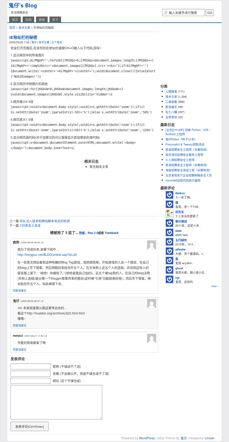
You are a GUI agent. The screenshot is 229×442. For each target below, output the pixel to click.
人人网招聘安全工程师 (180, 160)
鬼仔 (34, 42)
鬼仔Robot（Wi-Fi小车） (181, 139)
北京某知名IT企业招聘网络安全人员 (188, 175)
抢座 (82, 233)
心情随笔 (171, 91)
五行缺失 (181, 240)
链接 (42, 19)
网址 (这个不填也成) (67, 380)
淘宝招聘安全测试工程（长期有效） (188, 170)
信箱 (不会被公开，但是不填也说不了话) (81, 373)
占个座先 (56, 42)
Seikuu (180, 193)
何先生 (179, 212)
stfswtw (180, 249)
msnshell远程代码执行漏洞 (182, 180)
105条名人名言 (30, 225)
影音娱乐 (171, 107)
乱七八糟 (171, 112)
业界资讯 (171, 117)
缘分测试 (181, 221)
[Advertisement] (61, 154)
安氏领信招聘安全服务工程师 (184, 154)
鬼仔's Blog (22, 5)
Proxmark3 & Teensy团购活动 (184, 144)
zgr (177, 277)
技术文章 (24, 27)
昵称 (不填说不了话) (67, 366)
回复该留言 (19, 290)
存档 (28, 19)
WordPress (147, 438)
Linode (209, 438)
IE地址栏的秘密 (23, 37)
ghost (179, 268)
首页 (15, 19)
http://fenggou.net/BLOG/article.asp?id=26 (47, 254)
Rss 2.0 (93, 233)
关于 (55, 19)
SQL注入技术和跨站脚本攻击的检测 (45, 221)
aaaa (178, 230)
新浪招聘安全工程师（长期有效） (187, 149)
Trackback (112, 233)
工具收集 (171, 101)
